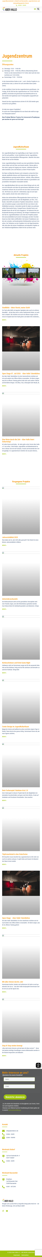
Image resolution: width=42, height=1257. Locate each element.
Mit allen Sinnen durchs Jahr (12, 982)
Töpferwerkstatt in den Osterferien (15, 854)
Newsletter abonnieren (15, 1097)
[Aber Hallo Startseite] (9, 9)
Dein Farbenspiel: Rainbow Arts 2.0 (15, 790)
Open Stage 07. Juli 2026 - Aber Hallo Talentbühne (21, 373)
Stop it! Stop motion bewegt (12, 1046)
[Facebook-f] (3, 1211)
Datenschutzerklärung (14, 1110)
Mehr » (4, 320)
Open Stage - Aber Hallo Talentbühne (16, 918)
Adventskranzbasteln (10, 599)
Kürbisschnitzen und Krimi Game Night (16, 663)
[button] (34, 9)
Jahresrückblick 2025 (10, 537)
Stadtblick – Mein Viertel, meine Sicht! (16, 307)
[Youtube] (7, 1211)
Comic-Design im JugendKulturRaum (15, 726)
